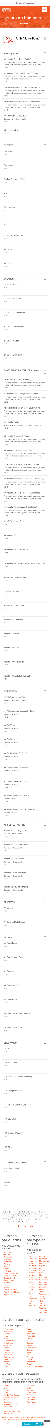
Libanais (42, 1256)
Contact (33, 1417)
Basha (5, 1392)
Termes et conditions (8, 1419)
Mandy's (30, 1390)
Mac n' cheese (8, 1357)
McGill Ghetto (8, 1261)
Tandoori (30, 1357)
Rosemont (7, 1282)
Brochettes (7, 1333)
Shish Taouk (31, 1347)
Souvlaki (30, 1350)
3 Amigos (6, 1385)
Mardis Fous (8, 1359)
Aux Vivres (7, 1390)
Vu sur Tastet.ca (42, 1297)
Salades (30, 1343)
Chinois (31, 1273)
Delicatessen (33, 1280)
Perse (41, 1273)
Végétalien (43, 1308)
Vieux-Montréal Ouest (11, 1292)
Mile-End (6, 1264)
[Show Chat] (36, 1424)
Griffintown (7, 1254)
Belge (30, 1261)
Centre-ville (7, 1252)
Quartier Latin (8, 1280)
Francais (31, 1287)
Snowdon (6, 1285)
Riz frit (29, 1340)
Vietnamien (43, 1312)
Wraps (29, 1364)
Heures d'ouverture (20, 1417)
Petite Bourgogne (9, 1271)
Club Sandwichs (9, 1340)
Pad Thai (6, 1364)
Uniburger (30, 1404)
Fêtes (30, 1284)
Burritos (6, 1338)
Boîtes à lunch (8, 1329)
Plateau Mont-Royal (10, 1273)
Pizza (29, 1329)
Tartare (29, 1359)
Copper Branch (9, 1397)
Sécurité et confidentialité (24, 1419)
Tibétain (42, 1305)
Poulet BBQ (31, 1336)
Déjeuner (6, 1350)
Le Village (7, 1259)
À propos (10, 1417)
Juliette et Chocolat (10, 1404)
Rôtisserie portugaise (43, 1285)
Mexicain (42, 1263)
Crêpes (6, 1347)
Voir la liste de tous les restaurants (11, 1412)
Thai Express (31, 1402)
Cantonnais (32, 1268)
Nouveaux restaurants (35, 1366)
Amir (5, 1388)
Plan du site (41, 1417)
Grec (30, 1294)
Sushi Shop (31, 1399)
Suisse (41, 1291)
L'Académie (7, 1406)
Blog (28, 1417)
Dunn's (6, 1399)
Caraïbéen (32, 1270)
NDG (5, 1266)
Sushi (29, 1354)
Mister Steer (31, 1392)
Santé (41, 1289)
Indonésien (32, 1298)
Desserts (31, 1282)
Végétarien (43, 1310)
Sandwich (30, 1345)
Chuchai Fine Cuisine (11, 1395)
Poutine (29, 1338)
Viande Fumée (32, 1361)
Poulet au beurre (33, 1333)
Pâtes (5, 1366)
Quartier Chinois (9, 1278)
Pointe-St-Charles (10, 1275)
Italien (30, 1303)
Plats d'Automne (43, 1276)
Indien (30, 1296)
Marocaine (43, 1258)
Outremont (7, 1268)
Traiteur (42, 1303)
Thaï (41, 1301)
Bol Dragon (7, 1331)
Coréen (31, 1277)
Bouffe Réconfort (32, 1264)
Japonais (31, 1305)
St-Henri (6, 1287)
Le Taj (29, 1388)
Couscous (7, 1345)
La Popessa (31, 1385)
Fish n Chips (8, 1352)
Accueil (4, 1417)
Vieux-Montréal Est (10, 1289)
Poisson (30, 1331)
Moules (6, 1361)
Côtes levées (8, 1343)
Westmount (7, 1294)
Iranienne (31, 1301)
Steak (29, 1352)
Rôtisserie (43, 1282)
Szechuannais (44, 1294)
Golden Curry (8, 1402)
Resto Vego (31, 1397)
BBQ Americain (32, 1257)
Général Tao (8, 1354)
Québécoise (43, 1280)
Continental (32, 1275)
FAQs (34, 1419)
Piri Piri (29, 1395)
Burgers (6, 1336)
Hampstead (7, 1257)
